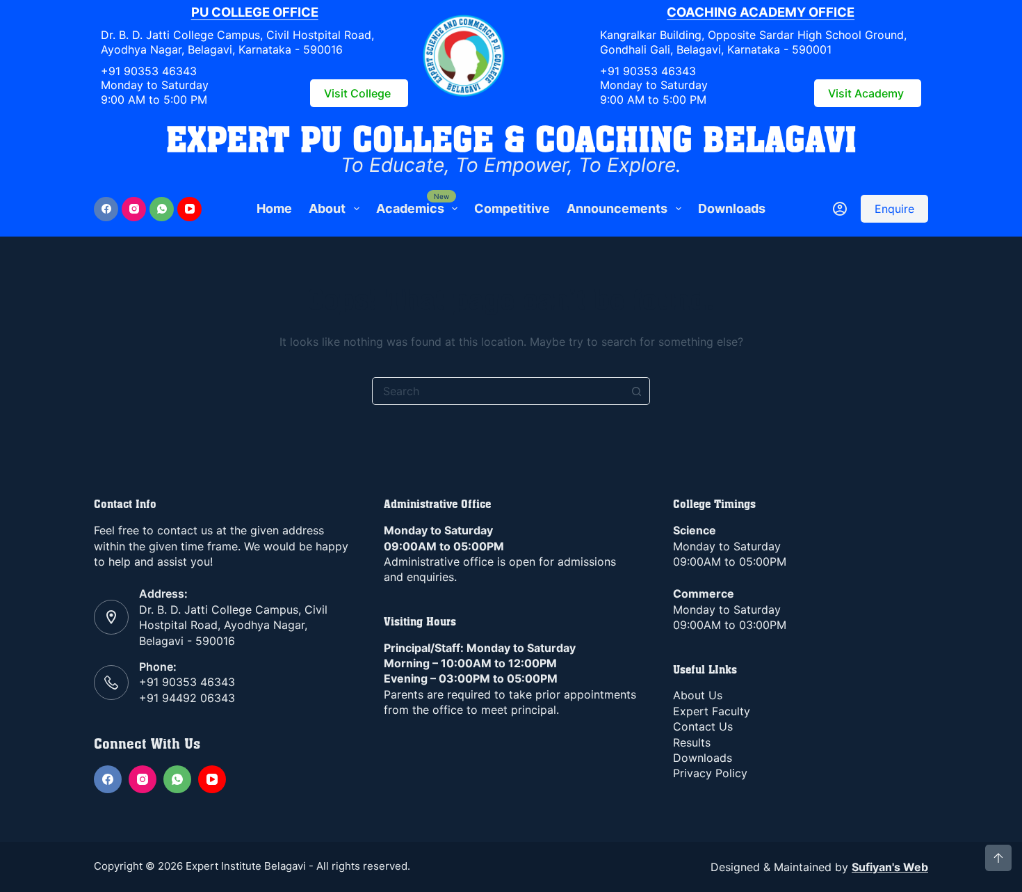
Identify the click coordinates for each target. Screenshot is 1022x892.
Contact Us (703, 726)
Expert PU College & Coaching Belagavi (511, 138)
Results (692, 742)
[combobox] (498, 391)
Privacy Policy (710, 773)
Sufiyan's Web (890, 867)
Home (274, 208)
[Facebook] (106, 209)
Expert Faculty (711, 711)
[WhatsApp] (161, 209)
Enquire (894, 209)
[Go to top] (998, 858)
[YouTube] (189, 209)
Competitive (512, 208)
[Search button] (636, 391)
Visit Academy (866, 93)
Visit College (357, 93)
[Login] (840, 209)
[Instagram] (134, 209)
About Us (697, 695)
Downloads (731, 208)
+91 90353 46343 (149, 71)
